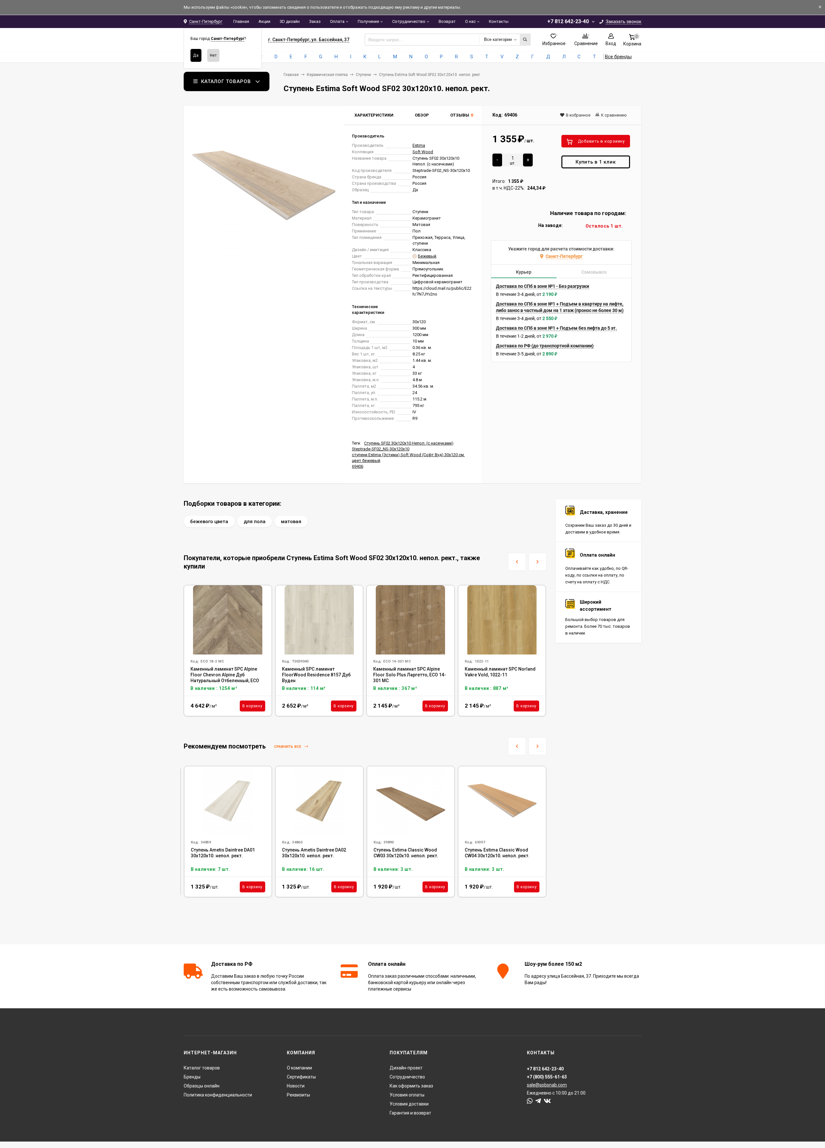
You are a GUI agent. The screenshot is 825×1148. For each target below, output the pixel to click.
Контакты (499, 21)
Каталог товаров (202, 1067)
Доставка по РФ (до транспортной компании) (545, 345)
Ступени (363, 74)
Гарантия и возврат (410, 1112)
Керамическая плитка (327, 74)
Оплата (337, 21)
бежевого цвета (209, 521)
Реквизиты (298, 1094)
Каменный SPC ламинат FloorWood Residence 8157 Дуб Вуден (316, 674)
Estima (418, 145)
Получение (368, 21)
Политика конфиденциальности (218, 1094)
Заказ (315, 21)
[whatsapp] (530, 1101)
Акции (264, 21)
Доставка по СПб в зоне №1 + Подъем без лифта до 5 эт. (556, 328)
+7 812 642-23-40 (568, 21)
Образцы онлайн (201, 1085)
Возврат (447, 21)
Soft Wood (422, 151)
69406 (357, 466)
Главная (241, 21)
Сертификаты (301, 1076)
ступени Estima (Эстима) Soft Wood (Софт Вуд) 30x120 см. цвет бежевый (408, 457)
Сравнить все (288, 747)
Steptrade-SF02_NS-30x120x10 (380, 449)
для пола (255, 521)
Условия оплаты (407, 1094)
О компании (299, 1067)
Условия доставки (409, 1103)
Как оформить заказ (411, 1085)
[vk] (547, 1101)
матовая (291, 521)
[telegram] (538, 1101)
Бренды (192, 1076)
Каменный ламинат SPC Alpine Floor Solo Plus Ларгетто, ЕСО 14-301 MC (409, 674)
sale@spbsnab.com (547, 1084)
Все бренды (618, 57)
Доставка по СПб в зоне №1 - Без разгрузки (542, 286)
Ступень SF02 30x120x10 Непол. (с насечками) (408, 443)
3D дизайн (290, 21)
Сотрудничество (408, 21)
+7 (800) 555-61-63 (547, 1076)
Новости (296, 1085)
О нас (470, 21)
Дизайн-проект (406, 1067)
